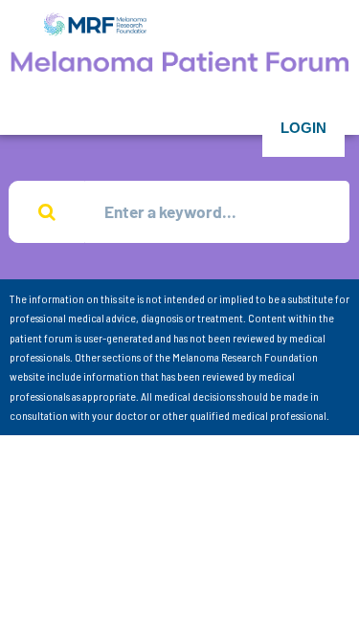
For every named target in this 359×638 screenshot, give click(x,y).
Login (303, 128)
